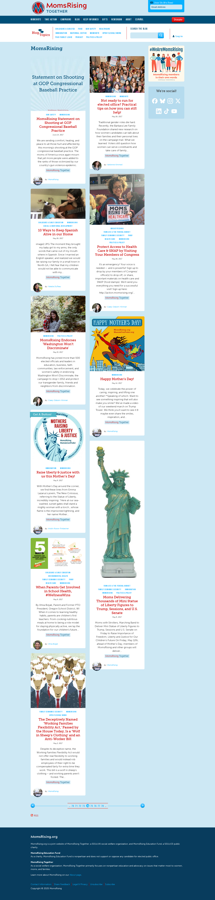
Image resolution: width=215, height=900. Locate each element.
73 (83, 805)
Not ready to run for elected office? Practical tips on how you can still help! (117, 106)
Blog (77, 19)
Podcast (79, 37)
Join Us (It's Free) (163, 2)
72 (80, 805)
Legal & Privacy (80, 884)
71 (76, 805)
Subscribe (110, 884)
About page (75, 875)
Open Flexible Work (112, 33)
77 (99, 805)
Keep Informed (91, 19)
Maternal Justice (78, 33)
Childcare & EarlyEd (65, 29)
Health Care (110, 239)
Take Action (51, 19)
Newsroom (116, 19)
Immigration (61, 33)
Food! (130, 235)
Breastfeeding (117, 228)
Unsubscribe (96, 884)
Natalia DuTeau (54, 286)
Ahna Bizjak (53, 644)
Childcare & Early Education (51, 222)
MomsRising (65, 114)
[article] (58, 120)
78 (102, 805)
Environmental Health (58, 576)
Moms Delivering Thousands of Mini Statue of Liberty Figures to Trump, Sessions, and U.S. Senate (117, 605)
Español (139, 19)
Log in (179, 36)
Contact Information (41, 884)
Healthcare (104, 29)
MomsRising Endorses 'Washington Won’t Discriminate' (58, 344)
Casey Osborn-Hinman (117, 307)
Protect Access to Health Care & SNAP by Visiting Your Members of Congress (117, 251)
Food (80, 29)
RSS (36, 815)
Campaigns (66, 19)
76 (95, 805)
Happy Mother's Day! (117, 379)
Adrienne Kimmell (114, 165)
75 (92, 805)
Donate (178, 19)
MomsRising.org (61, 8)
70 (73, 805)
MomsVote (36, 19)
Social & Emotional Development (58, 226)
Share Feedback (62, 884)
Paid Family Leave (63, 37)
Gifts (105, 19)
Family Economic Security (112, 235)
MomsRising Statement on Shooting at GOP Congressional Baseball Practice (58, 125)
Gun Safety (91, 29)
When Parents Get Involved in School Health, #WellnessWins (58, 591)
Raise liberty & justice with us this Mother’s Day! (58, 474)
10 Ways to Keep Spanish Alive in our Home (58, 232)
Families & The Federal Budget (117, 232)
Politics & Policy (94, 37)
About (129, 19)
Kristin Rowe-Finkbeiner (58, 528)
